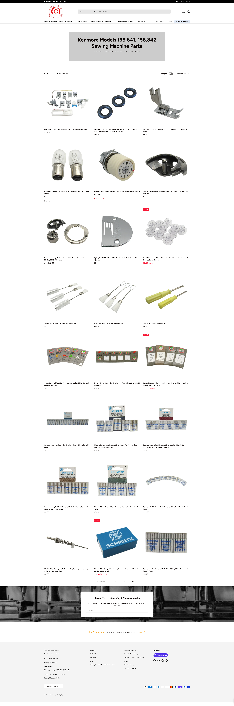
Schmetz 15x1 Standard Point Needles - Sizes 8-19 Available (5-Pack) (66, 446)
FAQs (170, 22)
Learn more (62, 1)
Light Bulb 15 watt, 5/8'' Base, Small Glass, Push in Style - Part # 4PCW (66, 192)
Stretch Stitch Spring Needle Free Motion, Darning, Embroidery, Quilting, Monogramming (66, 570)
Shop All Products (50, 21)
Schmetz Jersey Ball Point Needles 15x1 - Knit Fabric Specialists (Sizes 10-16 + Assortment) (66, 508)
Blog (156, 22)
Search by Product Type (124, 21)
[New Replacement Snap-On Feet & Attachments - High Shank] (67, 103)
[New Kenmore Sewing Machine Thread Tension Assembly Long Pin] (117, 165)
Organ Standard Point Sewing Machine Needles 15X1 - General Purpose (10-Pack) (66, 384)
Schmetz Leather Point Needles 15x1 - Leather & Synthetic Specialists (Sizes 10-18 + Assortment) (163, 446)
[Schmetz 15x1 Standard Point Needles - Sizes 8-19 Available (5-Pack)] (67, 419)
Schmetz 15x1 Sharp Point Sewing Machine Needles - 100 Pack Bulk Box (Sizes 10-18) (116, 570)
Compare (164, 74)
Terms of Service (130, 668)
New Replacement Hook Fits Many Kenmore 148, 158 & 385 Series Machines (166, 192)
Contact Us (93, 654)
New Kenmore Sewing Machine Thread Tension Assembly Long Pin (117, 191)
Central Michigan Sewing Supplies (56, 695)
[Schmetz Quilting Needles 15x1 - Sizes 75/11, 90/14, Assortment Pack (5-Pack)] (166, 542)
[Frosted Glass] (49, 201)
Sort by (58, 74)
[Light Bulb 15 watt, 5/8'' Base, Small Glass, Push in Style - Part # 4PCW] (67, 165)
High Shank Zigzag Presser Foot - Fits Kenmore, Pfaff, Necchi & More (165, 130)
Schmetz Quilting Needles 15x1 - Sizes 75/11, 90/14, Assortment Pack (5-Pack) (165, 570)
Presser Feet (96, 21)
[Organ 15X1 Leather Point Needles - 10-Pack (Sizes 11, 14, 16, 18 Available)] (117, 357)
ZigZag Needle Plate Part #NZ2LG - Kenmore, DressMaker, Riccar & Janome (116, 259)
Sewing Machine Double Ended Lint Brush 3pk (60, 323)
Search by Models (65, 21)
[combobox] (124, 11)
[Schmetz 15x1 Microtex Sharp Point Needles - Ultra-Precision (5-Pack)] (117, 481)
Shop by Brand (82, 21)
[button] (189, 11)
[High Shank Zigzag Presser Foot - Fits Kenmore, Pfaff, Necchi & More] (166, 103)
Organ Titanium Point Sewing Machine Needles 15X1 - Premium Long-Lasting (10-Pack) (165, 384)
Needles (108, 21)
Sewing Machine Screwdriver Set (154, 323)
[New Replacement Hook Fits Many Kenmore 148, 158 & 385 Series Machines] (166, 165)
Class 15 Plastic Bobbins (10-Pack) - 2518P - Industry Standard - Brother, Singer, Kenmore (166, 259)
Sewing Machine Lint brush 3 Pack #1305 (108, 323)
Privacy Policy (129, 665)
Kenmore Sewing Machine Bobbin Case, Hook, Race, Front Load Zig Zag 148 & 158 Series (66, 259)
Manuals (140, 21)
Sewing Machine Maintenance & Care (102, 665)
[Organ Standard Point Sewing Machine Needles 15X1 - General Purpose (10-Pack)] (67, 357)
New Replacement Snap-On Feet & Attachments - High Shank (65, 129)
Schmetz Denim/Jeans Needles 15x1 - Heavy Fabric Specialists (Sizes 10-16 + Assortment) (115, 446)
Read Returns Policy (131, 654)
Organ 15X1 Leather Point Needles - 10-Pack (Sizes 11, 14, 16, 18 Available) (117, 384)
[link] (100, 581)
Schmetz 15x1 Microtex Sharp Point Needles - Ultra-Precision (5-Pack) (116, 508)
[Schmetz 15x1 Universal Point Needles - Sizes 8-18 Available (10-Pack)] (166, 481)
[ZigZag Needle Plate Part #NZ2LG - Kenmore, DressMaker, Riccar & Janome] (117, 231)
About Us (163, 22)
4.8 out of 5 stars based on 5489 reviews (121, 632)
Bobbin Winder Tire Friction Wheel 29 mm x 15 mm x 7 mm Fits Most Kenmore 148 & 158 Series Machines (115, 130)
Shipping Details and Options (134, 657)
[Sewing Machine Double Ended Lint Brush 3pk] (67, 297)
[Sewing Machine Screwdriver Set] (166, 297)
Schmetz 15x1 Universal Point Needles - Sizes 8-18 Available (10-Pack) (166, 508)
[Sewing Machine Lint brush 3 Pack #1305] (117, 297)
